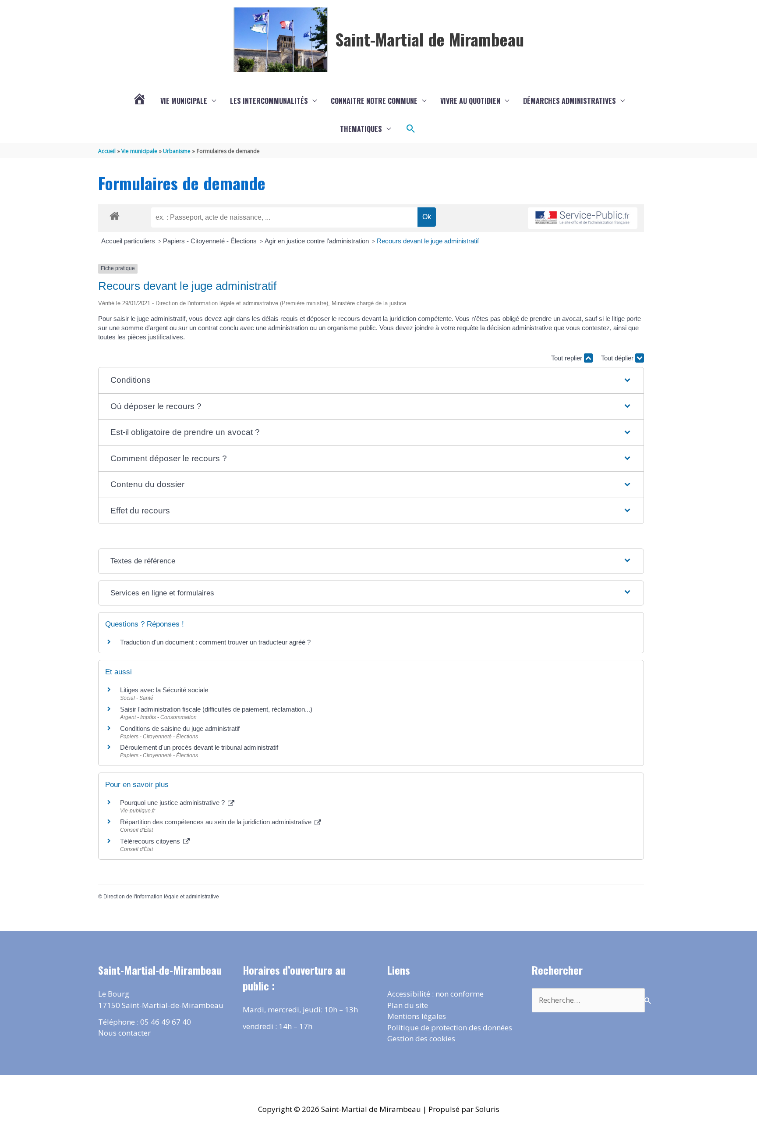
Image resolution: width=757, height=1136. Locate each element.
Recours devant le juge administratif (428, 241)
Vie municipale (183, 101)
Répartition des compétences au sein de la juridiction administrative (216, 822)
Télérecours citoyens (151, 841)
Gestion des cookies (421, 1038)
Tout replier (567, 358)
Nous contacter (124, 1033)
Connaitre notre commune (374, 101)
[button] (411, 129)
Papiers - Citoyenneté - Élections (210, 241)
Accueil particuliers (129, 241)
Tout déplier (618, 358)
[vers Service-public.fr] (582, 218)
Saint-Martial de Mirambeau (429, 39)
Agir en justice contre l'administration (318, 241)
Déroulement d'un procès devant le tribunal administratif (199, 747)
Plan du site (407, 1005)
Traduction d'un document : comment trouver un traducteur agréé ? (215, 642)
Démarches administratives (569, 101)
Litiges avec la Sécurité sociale (164, 690)
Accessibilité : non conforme (435, 994)
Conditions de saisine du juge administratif (180, 728)
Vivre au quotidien (470, 101)
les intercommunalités (269, 101)
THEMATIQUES (361, 129)
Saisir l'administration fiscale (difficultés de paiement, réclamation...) (216, 709)
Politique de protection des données (449, 1027)
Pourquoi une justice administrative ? (173, 802)
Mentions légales (416, 1016)
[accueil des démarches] (114, 214)
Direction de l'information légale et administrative (161, 897)
